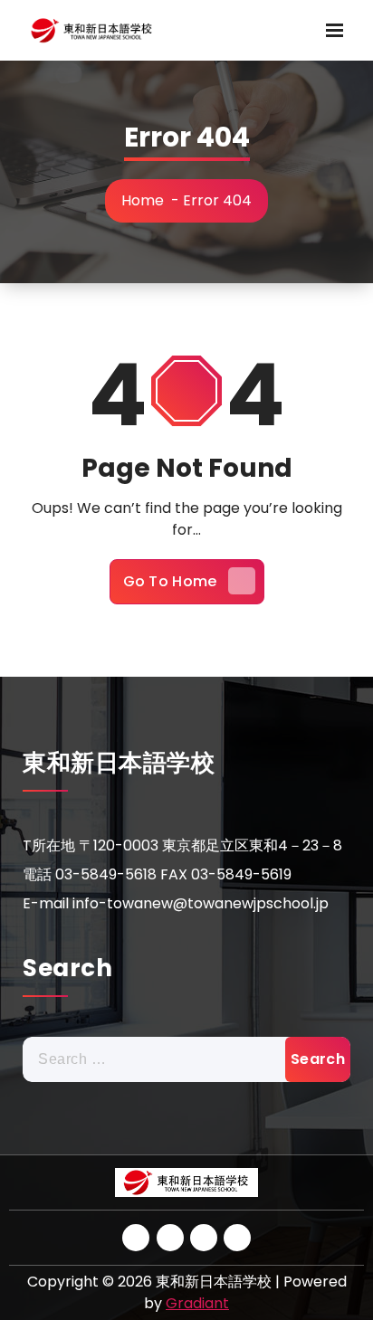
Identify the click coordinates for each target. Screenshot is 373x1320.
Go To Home (170, 581)
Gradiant (197, 1303)
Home (142, 200)
